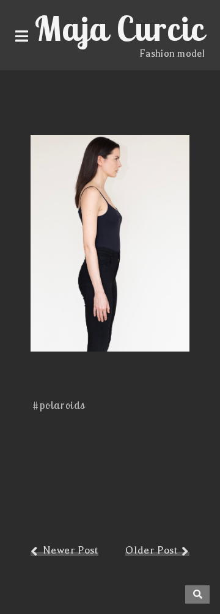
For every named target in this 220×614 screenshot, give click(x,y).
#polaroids (59, 405)
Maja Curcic (120, 28)
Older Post (151, 550)
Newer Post (70, 550)
